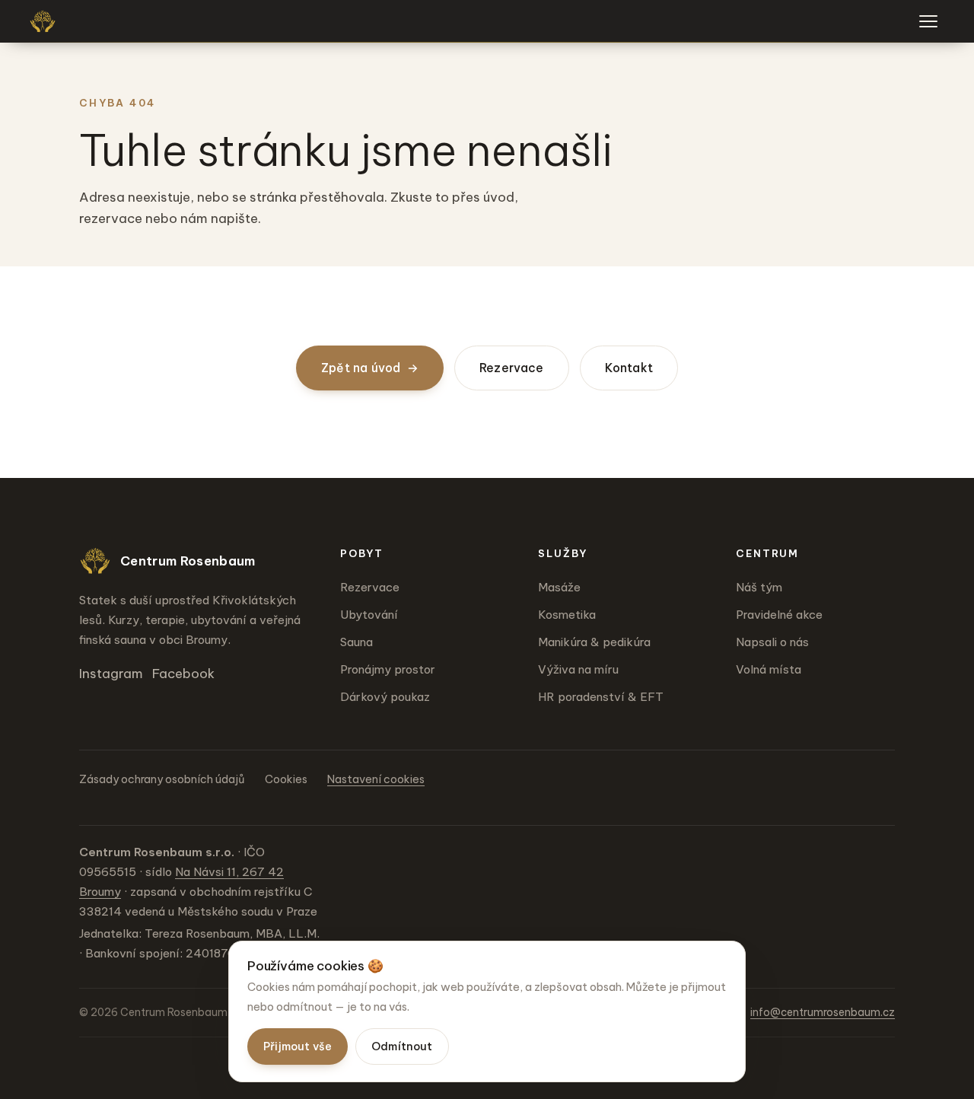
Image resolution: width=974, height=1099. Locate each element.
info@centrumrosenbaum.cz (822, 1012)
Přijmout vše (297, 1046)
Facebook (183, 673)
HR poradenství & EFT (601, 697)
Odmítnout (402, 1046)
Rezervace (511, 367)
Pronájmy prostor (387, 669)
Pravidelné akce (779, 614)
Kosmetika (567, 614)
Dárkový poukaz (385, 697)
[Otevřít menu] (928, 21)
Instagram (111, 673)
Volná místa (768, 669)
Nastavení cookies (376, 779)
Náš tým (759, 587)
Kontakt (629, 367)
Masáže (559, 587)
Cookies (286, 779)
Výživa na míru (578, 669)
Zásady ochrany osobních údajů (162, 779)
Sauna (356, 642)
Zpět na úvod (370, 367)
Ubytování (369, 614)
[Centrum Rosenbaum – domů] (42, 21)
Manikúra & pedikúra (594, 642)
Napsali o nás (772, 642)
